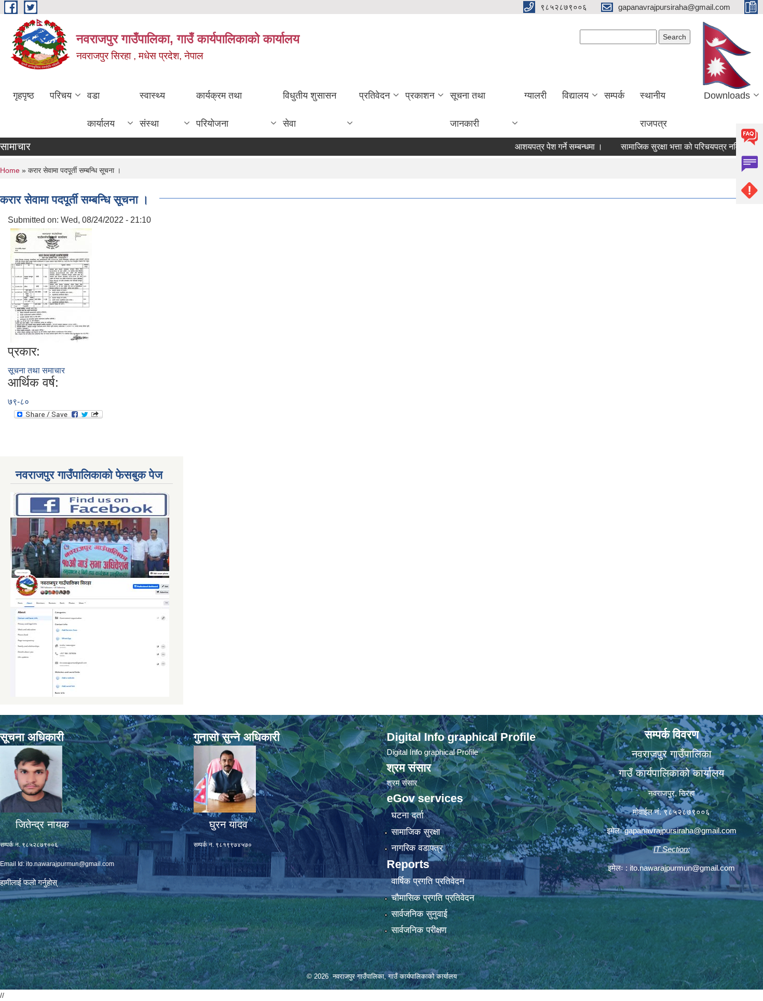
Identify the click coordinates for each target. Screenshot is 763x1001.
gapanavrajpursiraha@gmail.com (680, 830)
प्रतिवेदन (374, 95)
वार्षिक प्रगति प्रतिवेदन (428, 881)
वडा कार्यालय (101, 109)
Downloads (727, 95)
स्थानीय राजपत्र (653, 109)
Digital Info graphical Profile (432, 752)
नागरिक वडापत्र (417, 848)
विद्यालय (575, 95)
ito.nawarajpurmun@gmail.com (70, 864)
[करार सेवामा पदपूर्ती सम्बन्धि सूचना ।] (51, 284)
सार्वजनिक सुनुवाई (419, 914)
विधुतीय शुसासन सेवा (309, 109)
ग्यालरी (535, 95)
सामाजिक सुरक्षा (415, 832)
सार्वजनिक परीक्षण (418, 930)
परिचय (61, 95)
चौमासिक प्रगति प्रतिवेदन (432, 898)
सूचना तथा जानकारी (467, 109)
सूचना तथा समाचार (36, 370)
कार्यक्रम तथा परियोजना (219, 109)
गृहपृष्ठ (23, 95)
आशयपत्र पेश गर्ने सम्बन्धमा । (539, 146)
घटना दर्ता (407, 815)
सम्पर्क (614, 95)
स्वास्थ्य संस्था (152, 109)
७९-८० (18, 401)
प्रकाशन (419, 95)
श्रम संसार (402, 782)
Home (10, 170)
